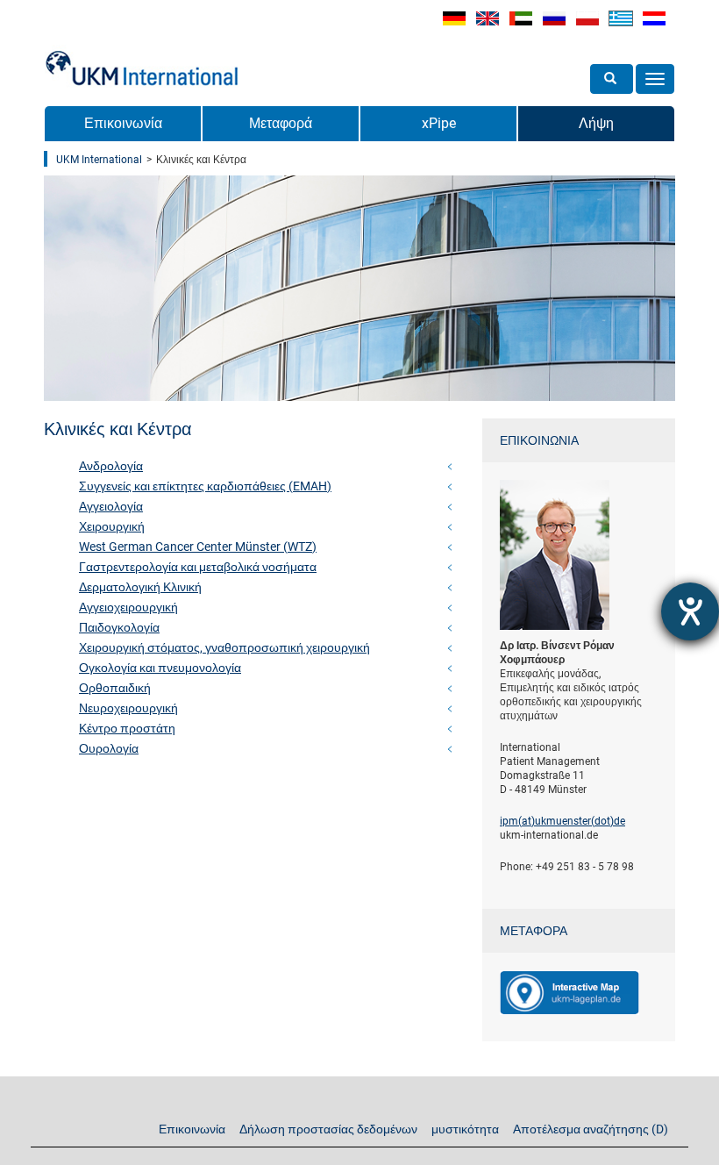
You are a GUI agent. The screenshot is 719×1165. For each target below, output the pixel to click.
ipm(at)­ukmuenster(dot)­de (562, 821)
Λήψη (596, 123)
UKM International (99, 160)
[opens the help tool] (690, 611)
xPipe (439, 123)
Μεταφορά (280, 123)
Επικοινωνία (123, 123)
